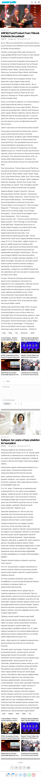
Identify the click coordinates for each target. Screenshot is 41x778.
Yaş (30, 713)
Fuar (16, 333)
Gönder (7, 404)
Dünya (10, 333)
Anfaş (4, 333)
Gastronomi (24, 333)
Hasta (17, 713)
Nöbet (24, 713)
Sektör (32, 333)
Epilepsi (10, 713)
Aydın (3, 713)
